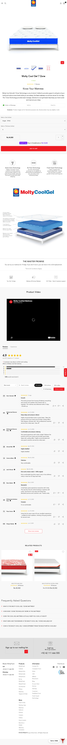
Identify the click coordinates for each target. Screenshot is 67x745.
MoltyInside (22, 674)
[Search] (5, 3)
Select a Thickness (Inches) (7, 126)
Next (63, 36)
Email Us (53, 105)
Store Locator (22, 720)
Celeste (21, 669)
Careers (21, 715)
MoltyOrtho (22, 671)
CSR (33, 674)
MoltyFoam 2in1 (17, 583)
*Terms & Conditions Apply (33, 268)
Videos (21, 717)
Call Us (29, 105)
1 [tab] (32, 178)
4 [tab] (37, 178)
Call (4, 666)
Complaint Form (36, 669)
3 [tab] (35, 178)
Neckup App (22, 705)
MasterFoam (22, 684)
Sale (36, 551)
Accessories (22, 686)
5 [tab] (39, 178)
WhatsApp (5, 672)
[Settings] (60, 3)
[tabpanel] (12, 168)
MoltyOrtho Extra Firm (50, 583)
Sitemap (34, 688)
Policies (21, 712)
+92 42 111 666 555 (50, 653)
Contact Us (35, 666)
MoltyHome (22, 676)
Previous (3, 36)
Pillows (20, 689)
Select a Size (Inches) (6, 117)
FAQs (33, 671)
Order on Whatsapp (10, 105)
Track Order (22, 702)
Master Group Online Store (30, 732)
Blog (33, 681)
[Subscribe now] (26, 651)
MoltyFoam (22, 666)
